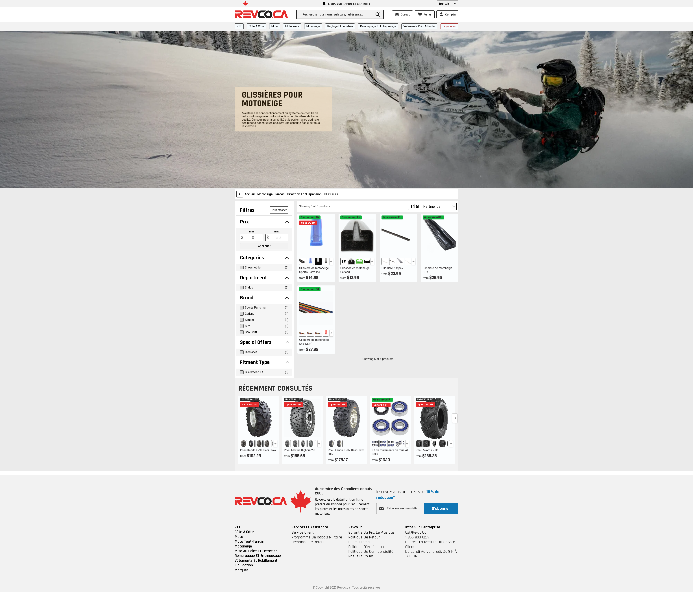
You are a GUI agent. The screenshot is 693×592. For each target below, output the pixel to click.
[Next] (331, 261)
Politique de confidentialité (370, 551)
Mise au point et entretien (256, 551)
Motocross (292, 26)
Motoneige (313, 26)
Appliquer (264, 246)
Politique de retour (364, 537)
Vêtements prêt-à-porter (419, 26)
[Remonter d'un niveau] (239, 194)
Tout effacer (279, 210)
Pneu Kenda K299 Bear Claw (258, 450)
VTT (239, 26)
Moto (274, 26)
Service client (302, 532)
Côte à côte (256, 26)
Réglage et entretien (340, 26)
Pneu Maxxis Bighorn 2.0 (299, 450)
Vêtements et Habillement (256, 560)
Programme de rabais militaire (316, 537)
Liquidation (449, 26)
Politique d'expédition (366, 547)
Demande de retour (308, 542)
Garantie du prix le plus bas (371, 532)
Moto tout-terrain (249, 541)
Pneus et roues (361, 556)
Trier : (415, 206)
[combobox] (337, 14)
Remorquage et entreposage (378, 26)
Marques (242, 570)
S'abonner (441, 508)
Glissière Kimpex (392, 268)
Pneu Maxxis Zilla (427, 450)
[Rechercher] (377, 14)
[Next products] (454, 418)
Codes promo (359, 542)
